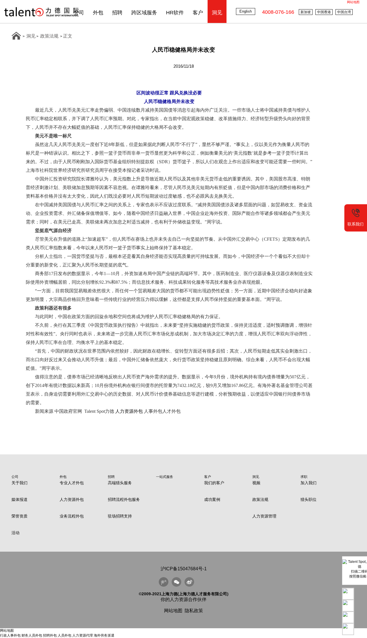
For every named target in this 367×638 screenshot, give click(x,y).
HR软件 (175, 12)
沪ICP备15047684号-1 (184, 568)
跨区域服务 (144, 12)
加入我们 (308, 483)
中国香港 (324, 12)
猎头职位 (308, 499)
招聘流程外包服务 (124, 499)
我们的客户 (214, 483)
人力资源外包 (129, 411)
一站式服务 (164, 477)
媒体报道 (19, 499)
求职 (303, 477)
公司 (79, 12)
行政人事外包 (10, 635)
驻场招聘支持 (120, 516)
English (245, 11)
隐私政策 (194, 610)
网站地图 (353, 2)
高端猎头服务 (120, 483)
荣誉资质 (19, 516)
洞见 (217, 12)
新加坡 (305, 12)
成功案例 (212, 499)
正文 (67, 36)
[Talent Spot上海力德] (41, 16)
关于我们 (19, 483)
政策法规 (49, 36)
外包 (98, 12)
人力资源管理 (264, 516)
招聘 (117, 12)
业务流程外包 (72, 516)
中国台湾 (344, 12)
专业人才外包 (72, 483)
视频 (256, 483)
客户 (198, 12)
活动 (15, 532)
